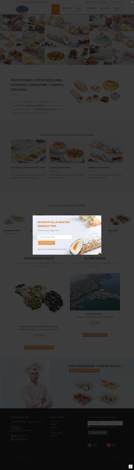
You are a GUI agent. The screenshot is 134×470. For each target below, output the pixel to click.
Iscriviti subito (46, 242)
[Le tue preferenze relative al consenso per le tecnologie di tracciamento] (130, 466)
